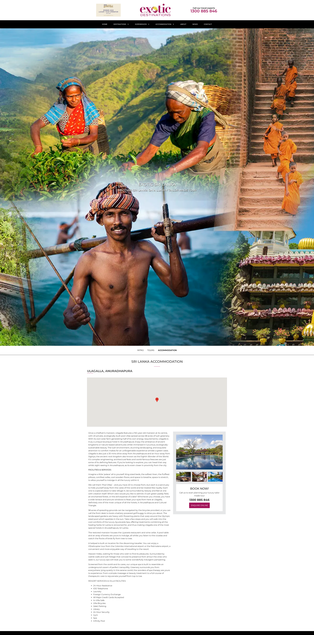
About (183, 24)
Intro (140, 350)
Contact (208, 24)
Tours (150, 350)
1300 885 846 (203, 11)
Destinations (119, 24)
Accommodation (163, 24)
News (195, 24)
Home (104, 24)
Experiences (141, 24)
